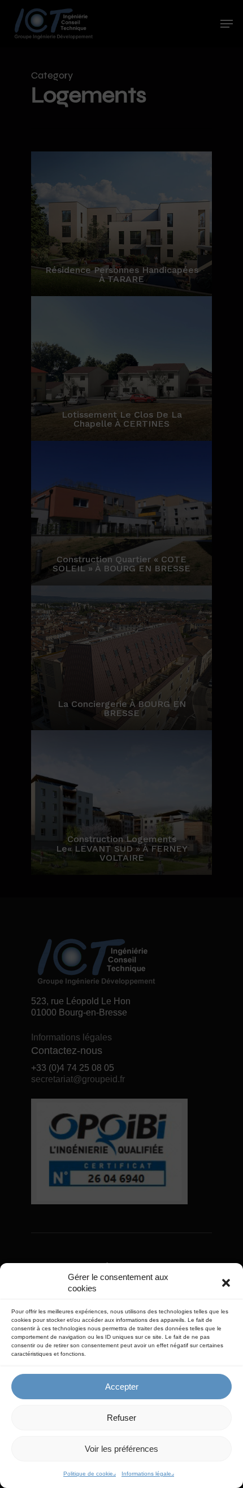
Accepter (121, 1386)
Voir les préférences (121, 1449)
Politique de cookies (89, 1473)
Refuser (121, 1417)
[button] (226, 1283)
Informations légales (148, 1473)
